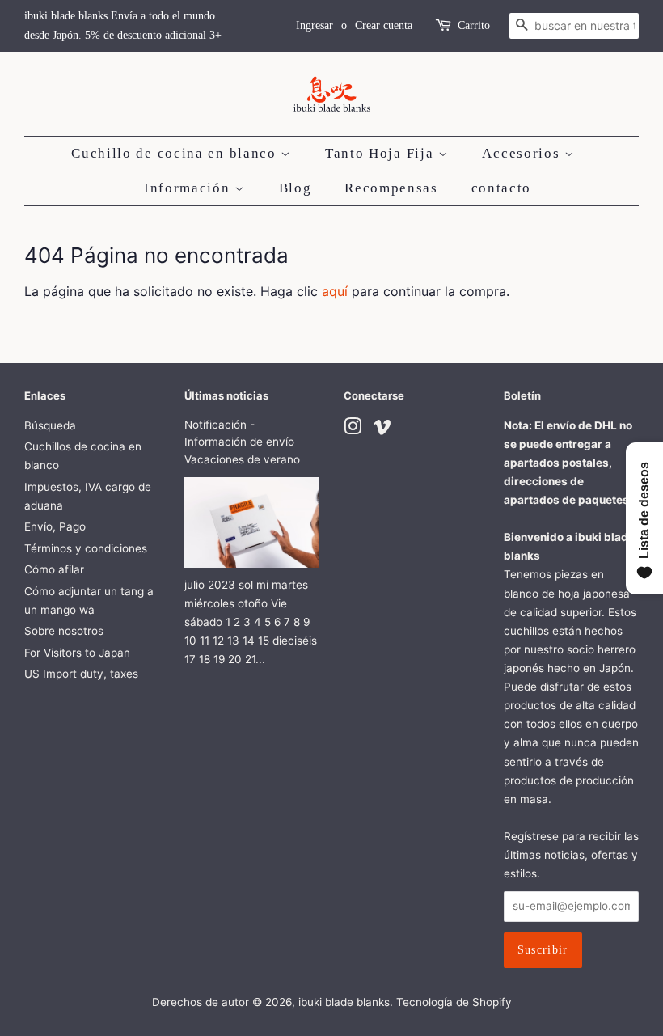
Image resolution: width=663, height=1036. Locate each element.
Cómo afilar (54, 569)
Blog (295, 188)
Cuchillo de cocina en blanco (176, 153)
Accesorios (523, 153)
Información (189, 188)
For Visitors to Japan (77, 652)
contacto (501, 188)
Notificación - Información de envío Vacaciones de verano (242, 442)
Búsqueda (50, 425)
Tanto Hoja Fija (381, 153)
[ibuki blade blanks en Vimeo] (382, 429)
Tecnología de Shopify (454, 1002)
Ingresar (314, 25)
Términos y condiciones (85, 548)
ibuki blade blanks (344, 1002)
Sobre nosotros (63, 630)
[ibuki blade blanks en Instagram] (352, 429)
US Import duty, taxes (81, 673)
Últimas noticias (226, 395)
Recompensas (391, 188)
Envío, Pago (55, 526)
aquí (335, 291)
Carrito (474, 25)
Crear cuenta (383, 25)
